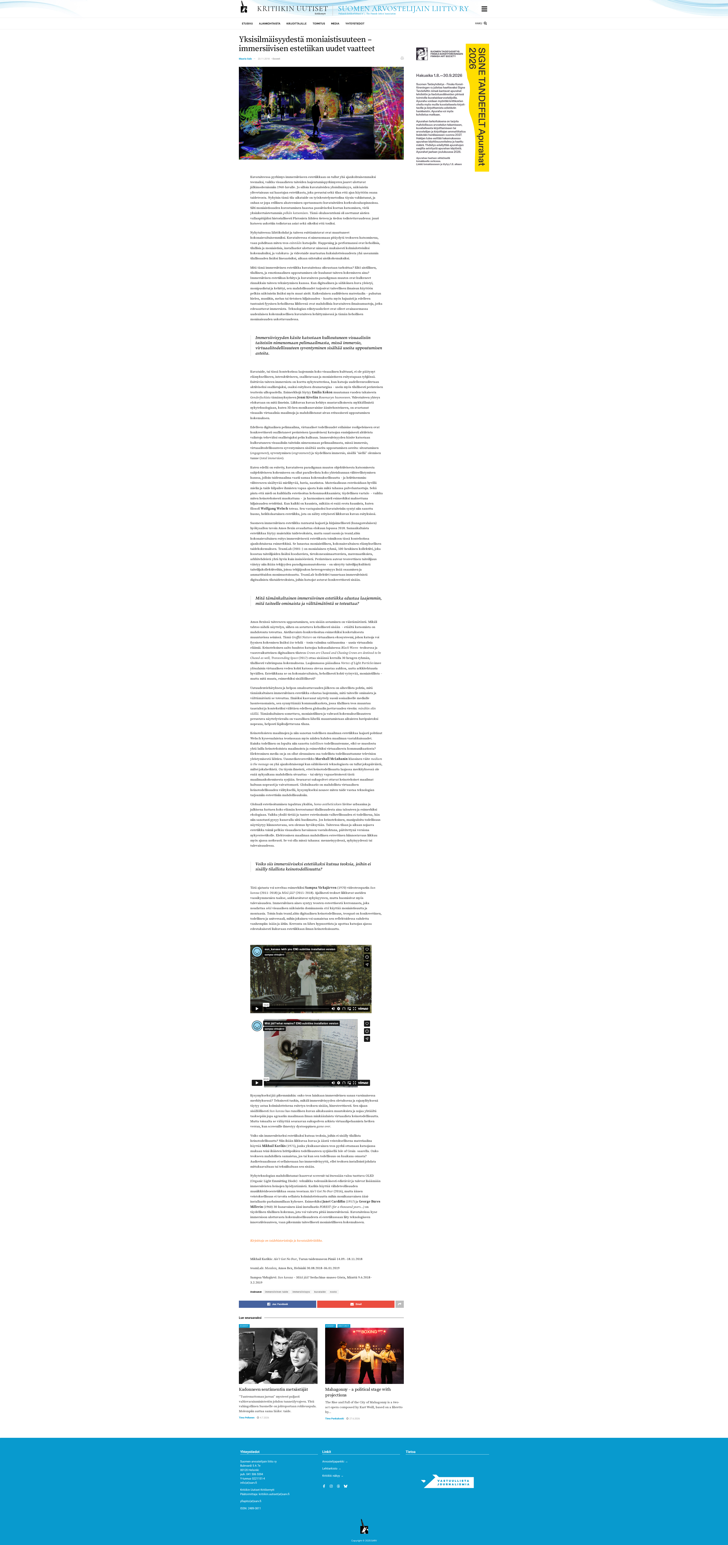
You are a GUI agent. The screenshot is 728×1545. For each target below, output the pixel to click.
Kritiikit (344, 1326)
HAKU (479, 23)
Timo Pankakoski (334, 1418)
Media (335, 23)
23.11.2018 (264, 58)
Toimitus (319, 23)
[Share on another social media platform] (399, 1304)
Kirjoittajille (296, 23)
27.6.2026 (354, 1418)
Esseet (276, 58)
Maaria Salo (245, 58)
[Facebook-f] (324, 1486)
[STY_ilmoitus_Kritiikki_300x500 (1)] (450, 107)
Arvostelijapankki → (335, 1461)
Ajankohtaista (269, 23)
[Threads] (338, 1486)
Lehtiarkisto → (331, 1468)
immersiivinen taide (276, 1292)
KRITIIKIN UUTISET (363, 8)
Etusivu (247, 23)
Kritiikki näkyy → (333, 1475)
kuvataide (320, 1292)
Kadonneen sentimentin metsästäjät (273, 1389)
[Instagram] (331, 1486)
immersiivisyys (301, 1292)
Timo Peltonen (246, 1417)
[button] (484, 9)
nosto (333, 1292)
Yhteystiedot (354, 23)
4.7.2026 (264, 1417)
